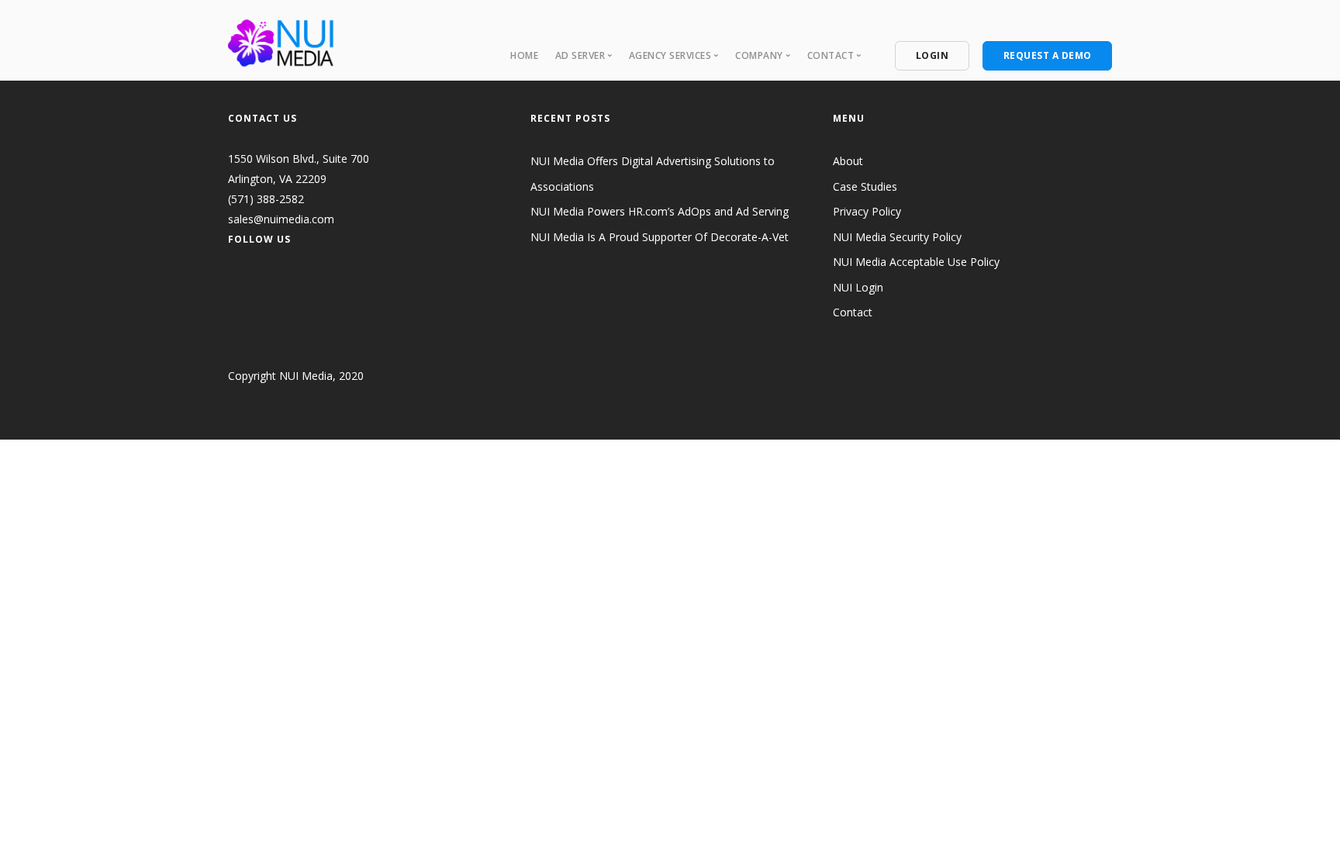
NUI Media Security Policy (897, 236)
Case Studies (865, 186)
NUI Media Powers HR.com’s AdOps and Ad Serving (659, 211)
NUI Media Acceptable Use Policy (916, 261)
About (848, 161)
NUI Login (858, 287)
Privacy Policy (867, 211)
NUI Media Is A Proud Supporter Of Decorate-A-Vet (659, 236)
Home (524, 55)
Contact (852, 312)
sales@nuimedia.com (281, 219)
